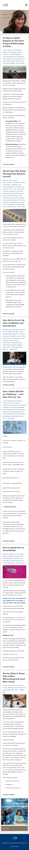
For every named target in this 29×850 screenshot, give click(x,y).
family (16, 556)
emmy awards (7, 338)
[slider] (14, 363)
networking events (8, 56)
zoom (16, 690)
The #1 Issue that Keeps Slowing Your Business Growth (14, 174)
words (12, 563)
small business (13, 202)
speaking (12, 63)
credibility (14, 184)
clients (15, 180)
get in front (12, 189)
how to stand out (20, 617)
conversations (17, 50)
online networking (19, 409)
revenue (21, 411)
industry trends (14, 340)
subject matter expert (16, 416)
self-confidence (7, 414)
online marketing (13, 195)
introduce (6, 191)
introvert (5, 54)
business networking (9, 334)
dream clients (21, 336)
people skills (14, 198)
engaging (13, 52)
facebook (20, 685)
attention (5, 180)
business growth (18, 331)
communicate (20, 334)
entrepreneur (16, 338)
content (22, 182)
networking (14, 342)
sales (14, 200)
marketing (11, 687)
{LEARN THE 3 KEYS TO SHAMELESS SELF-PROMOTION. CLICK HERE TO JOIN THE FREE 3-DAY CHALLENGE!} (14, 601)
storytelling (18, 347)
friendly (19, 52)
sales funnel (10, 347)
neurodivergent (19, 56)
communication (7, 50)
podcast (5, 411)
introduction (13, 191)
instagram (6, 407)
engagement (6, 52)
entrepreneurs (20, 187)
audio (4, 401)
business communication (14, 401)
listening (11, 54)
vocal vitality (6, 563)
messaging (6, 193)
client (15, 685)
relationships (20, 61)
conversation (6, 184)
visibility (9, 206)
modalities (18, 54)
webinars (5, 349)
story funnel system (9, 204)
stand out (21, 560)
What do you (14, 259)
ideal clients (20, 189)
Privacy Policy (14, 846)
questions (20, 345)
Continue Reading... (9, 164)
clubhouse (6, 403)
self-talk (5, 202)
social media (13, 560)
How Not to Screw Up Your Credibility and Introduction (13, 323)
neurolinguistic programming (11, 58)
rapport (12, 61)
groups (5, 687)
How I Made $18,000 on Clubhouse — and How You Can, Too (13, 394)
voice (14, 206)
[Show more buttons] (24, 363)
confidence (16, 182)
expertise (5, 189)
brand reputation (14, 329)
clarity (11, 180)
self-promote (21, 200)
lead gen (20, 191)
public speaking (7, 200)
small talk (6, 63)
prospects (21, 198)
